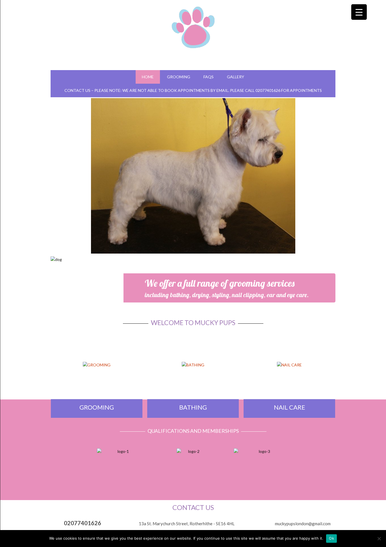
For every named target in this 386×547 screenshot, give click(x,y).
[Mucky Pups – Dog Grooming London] (193, 25)
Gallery (235, 76)
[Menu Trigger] (359, 12)
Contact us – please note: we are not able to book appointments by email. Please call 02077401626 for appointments (193, 90)
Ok (331, 538)
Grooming (178, 76)
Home (148, 76)
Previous (44, 173)
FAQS (208, 76)
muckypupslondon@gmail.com (303, 523)
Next (342, 173)
